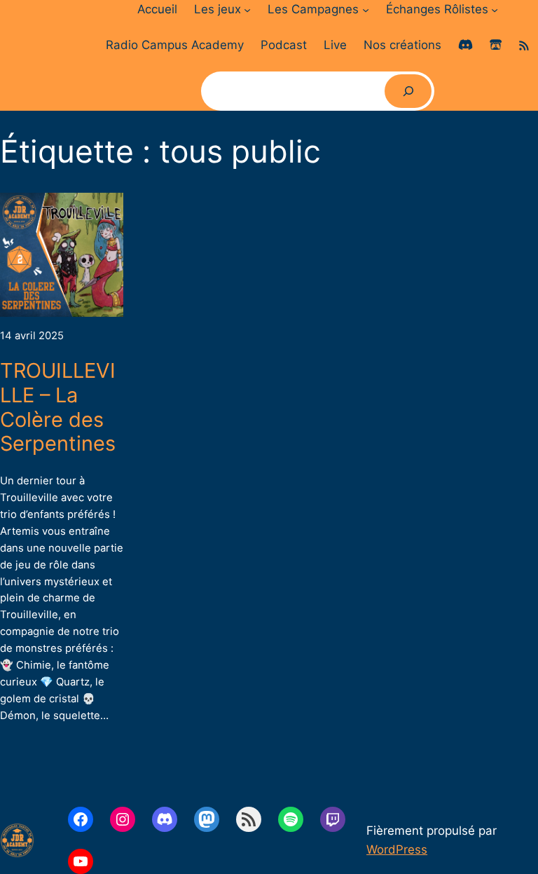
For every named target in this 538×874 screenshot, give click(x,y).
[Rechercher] (408, 91)
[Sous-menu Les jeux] (247, 9)
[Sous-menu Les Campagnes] (365, 9)
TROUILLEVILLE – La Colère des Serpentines (58, 407)
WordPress (396, 849)
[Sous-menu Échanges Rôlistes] (494, 9)
